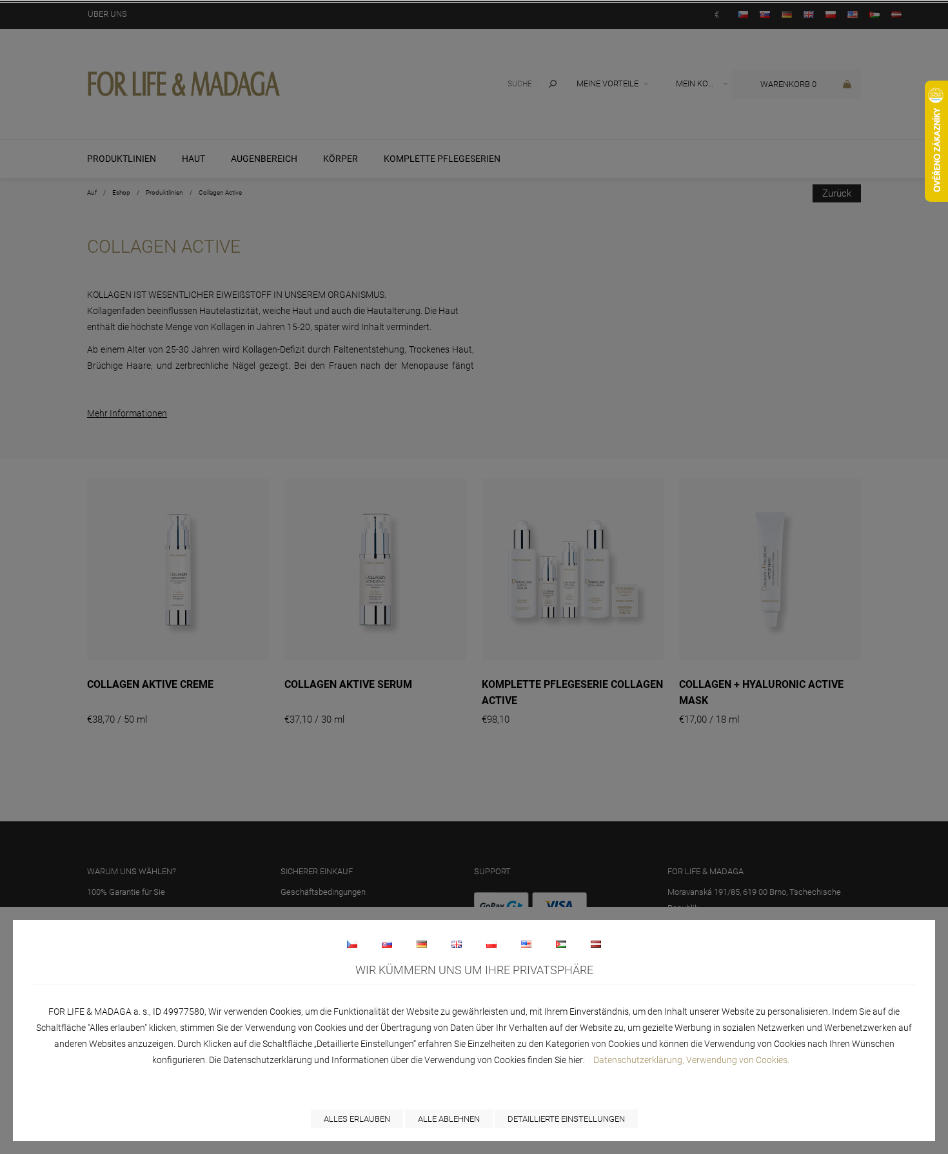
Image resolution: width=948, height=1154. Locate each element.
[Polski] (491, 944)
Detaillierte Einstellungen (566, 1119)
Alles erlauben (357, 1119)
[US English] (526, 944)
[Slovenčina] (387, 944)
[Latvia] (596, 944)
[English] (456, 944)
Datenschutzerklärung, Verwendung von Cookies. (691, 1060)
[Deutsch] (421, 944)
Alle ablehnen (449, 1119)
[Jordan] (561, 944)
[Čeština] (352, 944)
